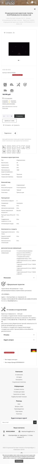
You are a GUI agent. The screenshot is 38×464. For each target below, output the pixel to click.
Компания (19, 371)
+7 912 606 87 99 (12, 319)
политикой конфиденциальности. (27, 458)
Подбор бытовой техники (19, 397)
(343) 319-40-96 (32, 299)
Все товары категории (11, 359)
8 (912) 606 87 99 (12, 299)
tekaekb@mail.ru (12, 301)
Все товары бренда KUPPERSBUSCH (14, 362)
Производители (19, 409)
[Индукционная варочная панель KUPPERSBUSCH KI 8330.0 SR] (19, 49)
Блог (19, 404)
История (19, 377)
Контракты (19, 379)
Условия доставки (19, 392)
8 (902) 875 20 (22, 299)
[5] (10, 69)
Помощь (19, 401)
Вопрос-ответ (19, 406)
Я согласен (19, 461)
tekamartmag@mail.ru (28, 431)
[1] (3, 69)
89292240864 (10, 431)
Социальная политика (19, 382)
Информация (19, 386)
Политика (19, 414)
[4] (8, 69)
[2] (5, 69)
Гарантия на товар (19, 394)
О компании (19, 374)
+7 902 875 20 (22, 319)
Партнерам (19, 411)
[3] (6, 69)
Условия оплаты (19, 389)
